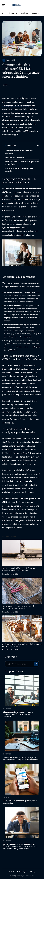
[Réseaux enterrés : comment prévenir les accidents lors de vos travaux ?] (22, 591)
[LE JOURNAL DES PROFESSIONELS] (16, 5)
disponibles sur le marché (14, 120)
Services (6, 85)
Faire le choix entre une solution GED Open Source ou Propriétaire (22, 163)
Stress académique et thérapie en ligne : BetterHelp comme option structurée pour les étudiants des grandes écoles (20, 846)
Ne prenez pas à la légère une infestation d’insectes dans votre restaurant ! (18, 569)
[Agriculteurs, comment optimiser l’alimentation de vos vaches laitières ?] (22, 628)
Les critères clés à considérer (14, 157)
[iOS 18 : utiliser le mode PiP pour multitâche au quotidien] (22, 779)
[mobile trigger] (4, 5)
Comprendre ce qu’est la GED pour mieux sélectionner (19, 151)
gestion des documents (24, 112)
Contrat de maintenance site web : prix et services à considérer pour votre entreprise (20, 758)
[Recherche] (40, 5)
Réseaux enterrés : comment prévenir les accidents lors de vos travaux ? (18, 607)
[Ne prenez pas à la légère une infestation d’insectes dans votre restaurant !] (22, 553)
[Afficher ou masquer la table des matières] (27, 145)
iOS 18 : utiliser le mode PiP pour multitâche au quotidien (20, 801)
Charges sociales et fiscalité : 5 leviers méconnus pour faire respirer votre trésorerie (18, 714)
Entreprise (5, 574)
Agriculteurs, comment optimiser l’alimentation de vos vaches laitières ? (22, 645)
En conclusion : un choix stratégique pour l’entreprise (19, 169)
